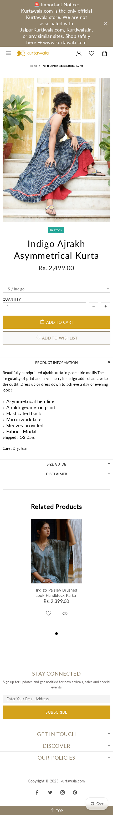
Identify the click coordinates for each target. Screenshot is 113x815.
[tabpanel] (56, 574)
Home (33, 65)
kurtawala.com (33, 53)
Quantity (12, 299)
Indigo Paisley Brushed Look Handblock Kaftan (56, 593)
